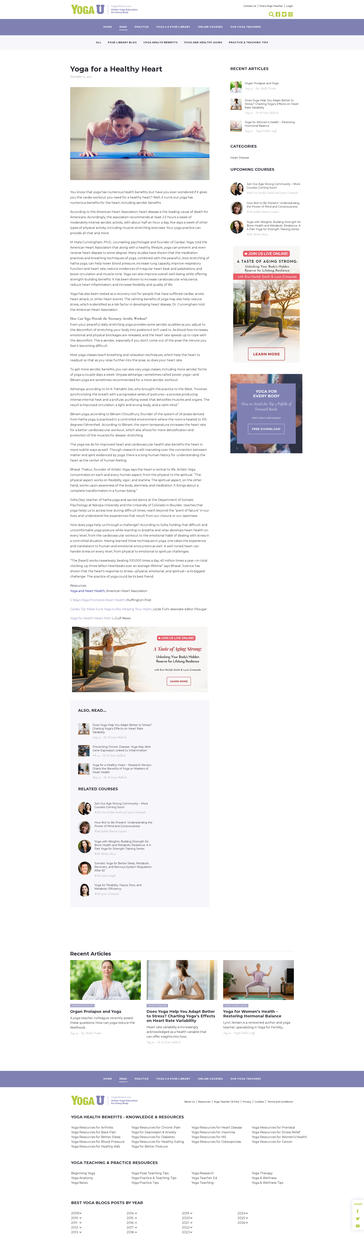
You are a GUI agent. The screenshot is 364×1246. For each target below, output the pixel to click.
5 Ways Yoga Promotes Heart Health (97, 600)
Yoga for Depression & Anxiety (153, 1132)
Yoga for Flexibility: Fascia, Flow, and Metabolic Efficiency (117, 886)
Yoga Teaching (202, 1183)
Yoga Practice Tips (145, 1183)
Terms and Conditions (280, 1101)
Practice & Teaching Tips (248, 42)
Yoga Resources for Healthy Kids (95, 1146)
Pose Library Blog (122, 42)
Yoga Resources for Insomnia (213, 1132)
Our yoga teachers (245, 26)
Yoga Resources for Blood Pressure (98, 1142)
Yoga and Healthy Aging (203, 42)
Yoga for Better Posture (149, 1146)
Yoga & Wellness (264, 1178)
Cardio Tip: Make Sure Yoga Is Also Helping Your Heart (111, 609)
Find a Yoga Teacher (271, 6)
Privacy (247, 1101)
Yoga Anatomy (82, 1178)
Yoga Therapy (262, 1173)
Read (123, 26)
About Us (189, 1101)
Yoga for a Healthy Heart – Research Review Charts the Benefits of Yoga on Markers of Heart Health (122, 768)
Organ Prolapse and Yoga (261, 83)
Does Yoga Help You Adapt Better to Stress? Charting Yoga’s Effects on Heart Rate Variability (122, 728)
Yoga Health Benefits (160, 42)
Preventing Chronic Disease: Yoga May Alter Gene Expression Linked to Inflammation (122, 748)
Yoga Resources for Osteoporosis (216, 1142)
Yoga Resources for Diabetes (153, 1137)
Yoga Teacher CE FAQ (226, 1101)
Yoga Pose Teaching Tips (150, 1173)
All (98, 42)
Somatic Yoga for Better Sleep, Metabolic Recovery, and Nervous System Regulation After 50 (123, 867)
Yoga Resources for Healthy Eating (157, 1142)
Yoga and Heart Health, (87, 591)
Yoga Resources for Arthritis (92, 1127)
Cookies (259, 1101)
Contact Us (249, 6)
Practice (142, 26)
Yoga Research (202, 1173)
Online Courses (210, 26)
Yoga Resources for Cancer (272, 1142)
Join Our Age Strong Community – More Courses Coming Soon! (121, 805)
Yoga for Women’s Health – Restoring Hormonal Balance (270, 124)
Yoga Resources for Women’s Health (279, 1137)
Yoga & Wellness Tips (267, 1183)
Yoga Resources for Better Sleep (96, 1137)
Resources (204, 1101)
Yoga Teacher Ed (204, 1178)
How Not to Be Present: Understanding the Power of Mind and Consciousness (123, 824)
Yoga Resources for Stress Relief (276, 1132)
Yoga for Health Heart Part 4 (91, 618)
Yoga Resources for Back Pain (93, 1132)
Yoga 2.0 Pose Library (173, 26)
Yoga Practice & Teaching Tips (153, 1178)
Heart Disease (239, 157)
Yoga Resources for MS (208, 1137)
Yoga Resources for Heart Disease (216, 1127)
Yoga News (79, 1183)
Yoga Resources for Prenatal (273, 1127)
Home (107, 26)
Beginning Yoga (83, 1173)
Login (289, 6)
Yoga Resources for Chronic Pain (155, 1127)
